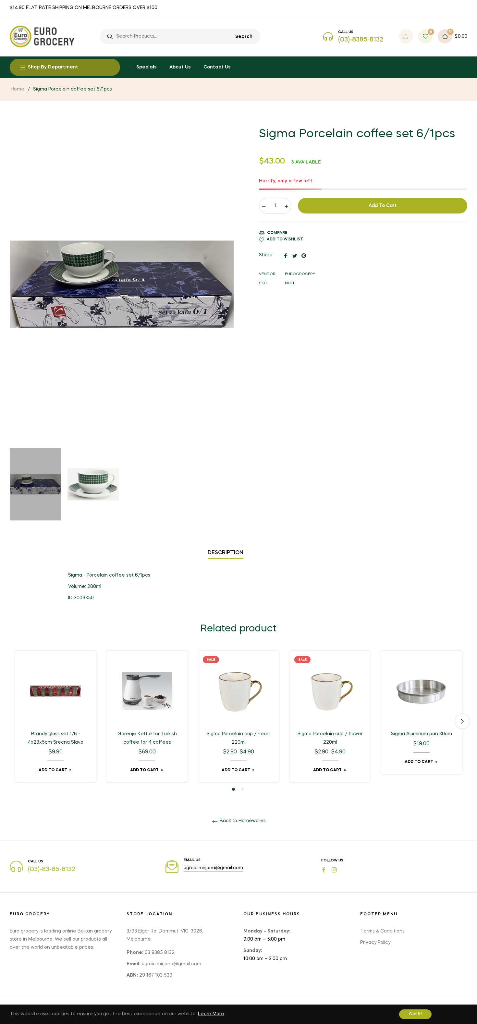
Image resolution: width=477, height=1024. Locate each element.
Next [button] (462, 721)
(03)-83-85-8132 (51, 869)
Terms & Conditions (382, 931)
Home (17, 89)
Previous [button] (14, 721)
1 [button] (233, 789)
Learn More (211, 1014)
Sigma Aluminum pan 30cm (421, 734)
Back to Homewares (242, 821)
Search (243, 36)
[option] (55, 721)
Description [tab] (225, 552)
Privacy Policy (375, 942)
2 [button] (242, 789)
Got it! (415, 1014)
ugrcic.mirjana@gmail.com (213, 868)
